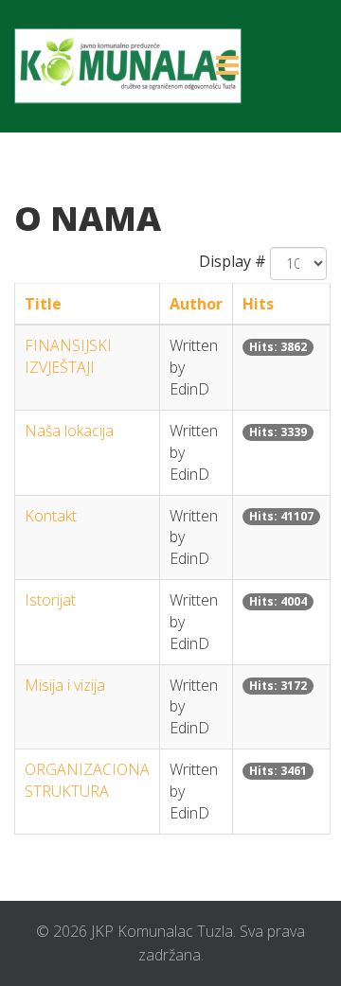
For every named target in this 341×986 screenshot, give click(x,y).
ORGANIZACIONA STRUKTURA (87, 780)
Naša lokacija (69, 430)
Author (196, 303)
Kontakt (51, 515)
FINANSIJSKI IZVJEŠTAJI (68, 356)
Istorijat (50, 600)
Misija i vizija (65, 685)
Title (43, 303)
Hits (258, 303)
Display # (232, 261)
